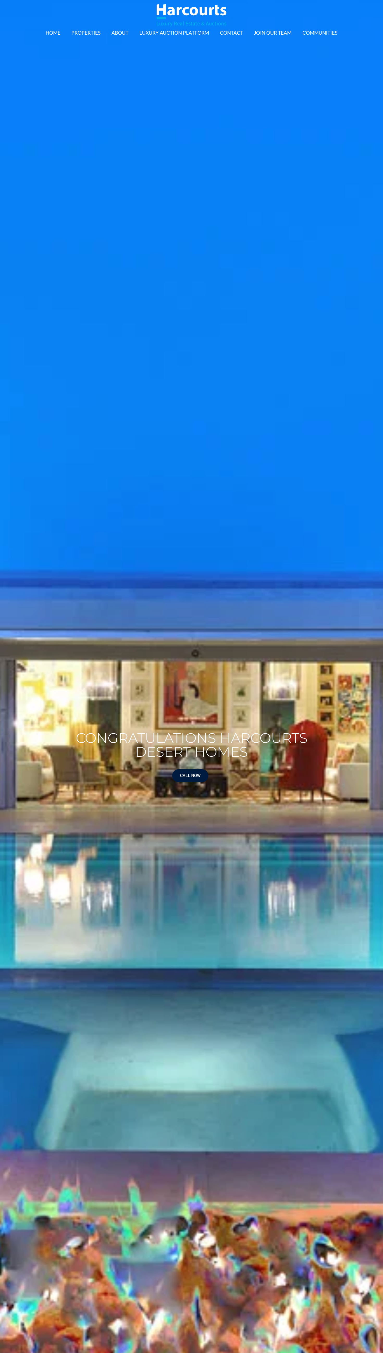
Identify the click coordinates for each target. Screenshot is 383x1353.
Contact (231, 33)
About (120, 33)
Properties (86, 33)
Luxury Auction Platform (174, 33)
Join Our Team (273, 33)
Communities (319, 33)
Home (53, 33)
